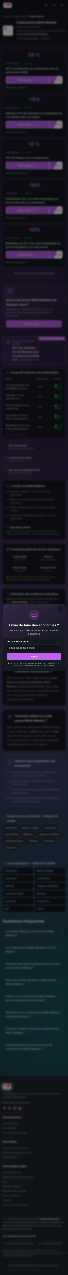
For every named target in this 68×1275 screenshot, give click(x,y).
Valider (34, 656)
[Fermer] (60, 609)
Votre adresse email (19, 641)
